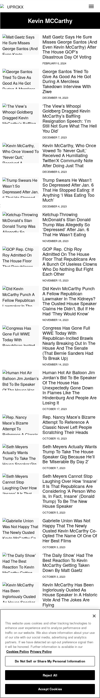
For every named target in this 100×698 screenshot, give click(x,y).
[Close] (94, 616)
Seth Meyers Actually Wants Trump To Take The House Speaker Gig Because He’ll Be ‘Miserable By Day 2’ (69, 453)
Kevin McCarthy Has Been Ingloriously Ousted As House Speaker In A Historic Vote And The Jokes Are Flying (69, 594)
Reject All (50, 675)
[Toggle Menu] (91, 6)
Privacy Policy (41, 651)
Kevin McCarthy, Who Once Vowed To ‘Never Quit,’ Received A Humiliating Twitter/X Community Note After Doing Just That (69, 155)
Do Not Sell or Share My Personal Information (50, 661)
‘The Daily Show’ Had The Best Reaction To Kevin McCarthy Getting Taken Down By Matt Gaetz (67, 562)
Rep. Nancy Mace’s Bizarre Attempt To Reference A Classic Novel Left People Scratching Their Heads (68, 424)
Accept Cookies (50, 689)
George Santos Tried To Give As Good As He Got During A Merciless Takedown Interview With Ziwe (66, 81)
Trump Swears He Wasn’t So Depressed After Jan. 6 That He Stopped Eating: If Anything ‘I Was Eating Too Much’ (68, 190)
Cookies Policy (17, 651)
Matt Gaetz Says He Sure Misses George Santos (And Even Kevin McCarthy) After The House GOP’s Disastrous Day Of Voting (69, 46)
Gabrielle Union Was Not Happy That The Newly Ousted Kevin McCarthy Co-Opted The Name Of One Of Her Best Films (69, 530)
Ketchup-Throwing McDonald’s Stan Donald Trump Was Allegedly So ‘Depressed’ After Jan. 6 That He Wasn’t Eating (66, 224)
